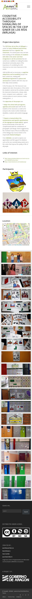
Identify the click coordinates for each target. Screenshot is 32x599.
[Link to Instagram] (25, 595)
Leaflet (9, 245)
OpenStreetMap (18, 245)
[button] (16, 232)
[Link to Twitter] (20, 595)
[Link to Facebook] (23, 595)
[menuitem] (4, 596)
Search (26, 512)
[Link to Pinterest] (28, 595)
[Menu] (27, 6)
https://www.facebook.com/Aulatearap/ (15, 162)
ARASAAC (5, 78)
